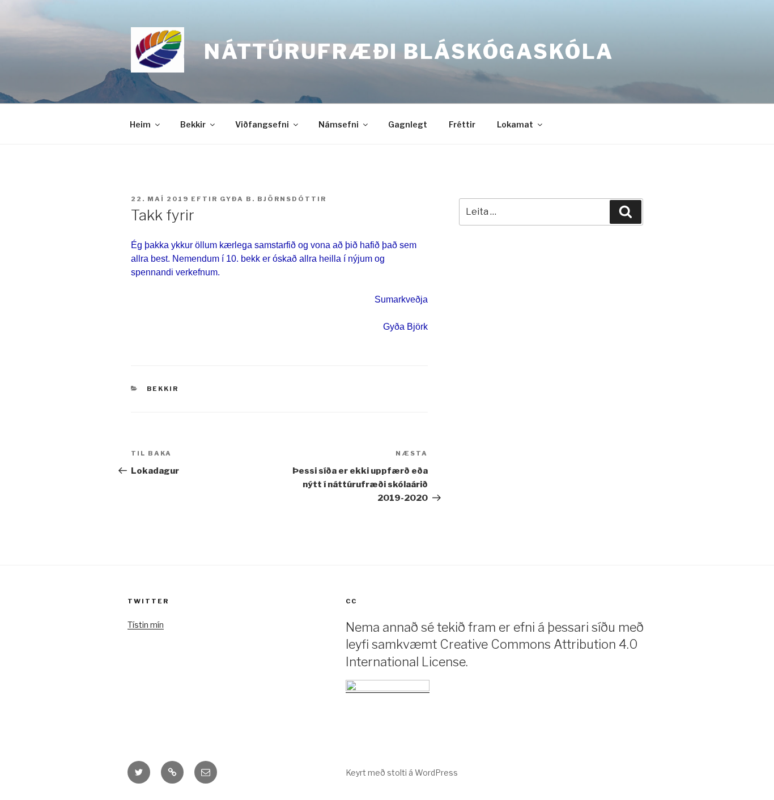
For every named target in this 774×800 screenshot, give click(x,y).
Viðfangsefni (262, 124)
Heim (140, 124)
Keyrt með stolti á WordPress (402, 772)
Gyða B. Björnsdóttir (273, 199)
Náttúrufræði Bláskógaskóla (409, 51)
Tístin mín (145, 624)
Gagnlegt (407, 124)
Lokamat (515, 124)
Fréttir (462, 124)
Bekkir (193, 124)
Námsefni (338, 124)
